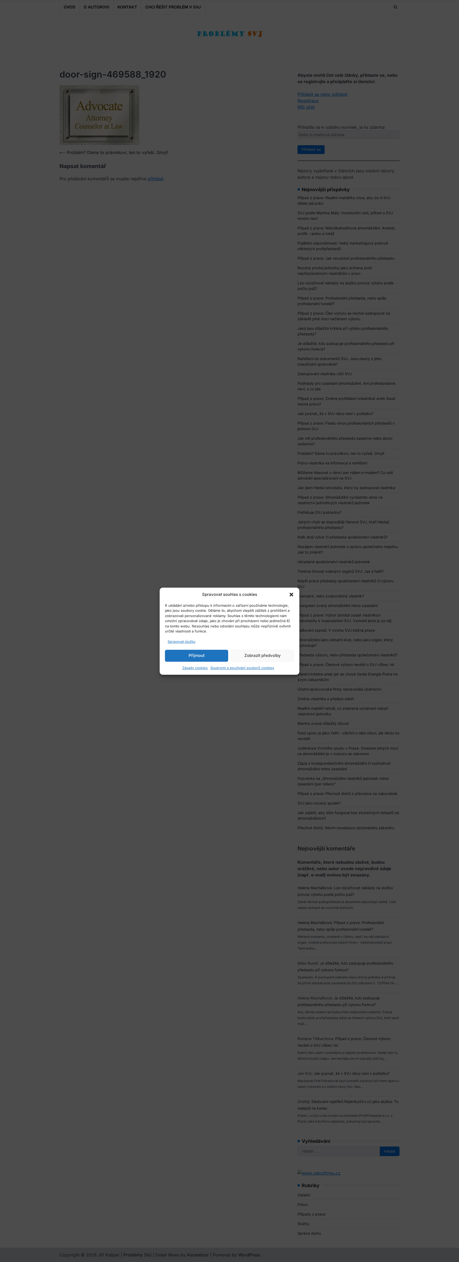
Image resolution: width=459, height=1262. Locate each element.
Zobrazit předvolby (262, 655)
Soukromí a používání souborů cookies (242, 667)
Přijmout (197, 655)
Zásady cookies (195, 667)
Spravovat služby (182, 641)
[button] (291, 594)
